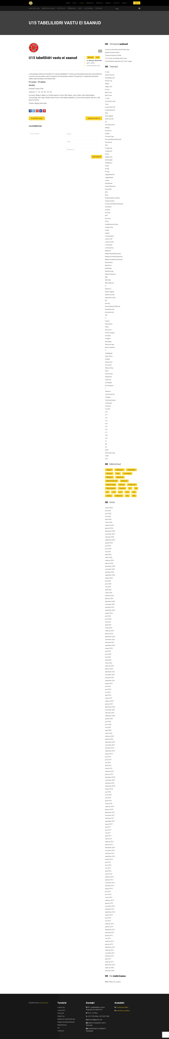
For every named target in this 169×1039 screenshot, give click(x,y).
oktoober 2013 (109, 932)
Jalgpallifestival (109, 174)
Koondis (107, 212)
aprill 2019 (108, 765)
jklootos (109, 473)
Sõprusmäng (109, 368)
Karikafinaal (108, 183)
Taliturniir (108, 391)
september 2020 (110, 715)
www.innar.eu (44, 1003)
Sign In (137, 3)
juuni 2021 (108, 689)
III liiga (107, 168)
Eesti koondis (109, 119)
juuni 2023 (108, 619)
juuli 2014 (108, 918)
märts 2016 (108, 874)
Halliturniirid (108, 157)
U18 (106, 435)
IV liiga (107, 171)
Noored (107, 3)
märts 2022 (108, 663)
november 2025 (110, 534)
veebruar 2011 (109, 962)
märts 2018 (108, 803)
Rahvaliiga (108, 341)
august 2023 (109, 613)
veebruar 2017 (109, 841)
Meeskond (89, 3)
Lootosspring (109, 248)
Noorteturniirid (109, 312)
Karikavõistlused (110, 186)
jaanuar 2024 (109, 598)
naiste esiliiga (111, 484)
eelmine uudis (37, 118)
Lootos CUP (61, 8)
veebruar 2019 (109, 771)
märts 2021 (108, 698)
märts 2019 (108, 768)
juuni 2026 (108, 513)
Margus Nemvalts (95, 60)
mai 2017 (108, 833)
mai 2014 (108, 921)
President (108, 335)
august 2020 (109, 718)
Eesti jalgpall (109, 116)
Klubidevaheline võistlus (112, 198)
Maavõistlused (62, 1025)
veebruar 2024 (109, 595)
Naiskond (99, 3)
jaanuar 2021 (109, 704)
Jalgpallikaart (109, 177)
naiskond (124, 481)
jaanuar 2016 (109, 880)
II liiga (107, 166)
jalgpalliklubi (131, 470)
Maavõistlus (109, 262)
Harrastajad (108, 160)
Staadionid (108, 376)
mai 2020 (108, 727)
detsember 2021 (110, 672)
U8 (106, 444)
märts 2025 (108, 557)
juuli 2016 (108, 862)
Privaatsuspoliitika (122, 1007)
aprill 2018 (108, 800)
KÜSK (107, 221)
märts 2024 (108, 592)
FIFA (106, 145)
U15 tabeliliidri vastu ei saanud (53, 58)
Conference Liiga (110, 101)
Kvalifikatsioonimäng (111, 224)
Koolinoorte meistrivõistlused (114, 204)
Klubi (74, 3)
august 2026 (109, 507)
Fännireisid (108, 142)
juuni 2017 (108, 830)
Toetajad (98, 8)
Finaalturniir (108, 148)
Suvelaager (108, 382)
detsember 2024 (110, 566)
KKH (106, 192)
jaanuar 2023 (109, 633)
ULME (107, 456)
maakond (109, 477)
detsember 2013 (110, 929)
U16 (106, 429)
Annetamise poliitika (123, 1011)
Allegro (107, 83)
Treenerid (122, 488)
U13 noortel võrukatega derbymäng (116, 58)
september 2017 (110, 821)
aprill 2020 (108, 730)
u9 (107, 492)
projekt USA (132, 484)
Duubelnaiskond (110, 110)
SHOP (80, 8)
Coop (106, 104)
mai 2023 (108, 622)
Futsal (107, 154)
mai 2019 (108, 762)
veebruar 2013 (109, 941)
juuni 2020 (108, 724)
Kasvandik (108, 189)
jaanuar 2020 (109, 739)
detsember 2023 (110, 601)
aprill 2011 (108, 959)
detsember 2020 (110, 707)
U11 (106, 415)
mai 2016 (108, 868)
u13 (127, 492)
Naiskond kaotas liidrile (112, 52)
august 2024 (109, 578)
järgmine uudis (93, 118)
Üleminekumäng (110, 453)
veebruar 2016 (109, 877)
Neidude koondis (110, 297)
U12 (106, 418)
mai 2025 (108, 551)
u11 (120, 492)
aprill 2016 (108, 871)
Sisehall (107, 359)
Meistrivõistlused (110, 274)
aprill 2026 (108, 519)
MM (106, 277)
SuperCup (108, 379)
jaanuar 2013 (109, 944)
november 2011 (110, 953)
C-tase (107, 98)
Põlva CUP (108, 330)
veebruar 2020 (109, 736)
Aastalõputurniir (110, 78)
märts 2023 (108, 628)
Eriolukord (108, 130)
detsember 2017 (110, 812)
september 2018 (110, 786)
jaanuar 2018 (109, 809)
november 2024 (110, 569)
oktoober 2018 (109, 783)
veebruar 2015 (109, 900)
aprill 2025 (108, 554)
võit (134, 496)
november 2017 (110, 815)
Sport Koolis (109, 374)
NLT (106, 300)
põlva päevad (111, 488)
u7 (130, 488)
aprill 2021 (108, 695)
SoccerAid (108, 365)
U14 (106, 423)
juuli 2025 (108, 546)
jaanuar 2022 (109, 669)
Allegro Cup (60, 1016)
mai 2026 (108, 516)
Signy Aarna (108, 356)
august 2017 (109, 824)
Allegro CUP (108, 86)
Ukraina (109, 496)
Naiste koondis (110, 294)
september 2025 (110, 540)
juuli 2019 (108, 757)
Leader (107, 230)
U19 (106, 438)
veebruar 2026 (109, 525)
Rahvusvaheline (110, 347)
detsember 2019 (110, 742)
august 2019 (109, 754)
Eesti (106, 113)
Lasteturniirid (109, 227)
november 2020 (110, 710)
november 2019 (110, 745)
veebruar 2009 (109, 967)
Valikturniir (119, 496)
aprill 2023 (108, 625)
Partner (107, 321)
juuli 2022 (108, 651)
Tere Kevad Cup (110, 394)
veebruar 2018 (109, 806)
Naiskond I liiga (34, 8)
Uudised (81, 3)
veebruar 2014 (109, 924)
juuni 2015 (108, 894)
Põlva (107, 327)
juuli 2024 (108, 581)
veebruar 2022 (109, 666)
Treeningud (71, 8)
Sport (106, 371)
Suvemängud (109, 385)
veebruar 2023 (109, 631)
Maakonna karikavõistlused (113, 256)
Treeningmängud (110, 400)
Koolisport (108, 207)
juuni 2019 (108, 759)
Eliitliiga (107, 127)
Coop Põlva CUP (110, 107)
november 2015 (110, 883)
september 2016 (110, 856)
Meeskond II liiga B (48, 8)
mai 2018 (108, 798)
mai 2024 (108, 587)
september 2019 (110, 751)
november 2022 (110, 639)
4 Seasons (60, 1031)
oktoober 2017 (109, 818)
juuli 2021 (108, 686)
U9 (106, 447)
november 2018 (110, 780)
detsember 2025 (110, 531)
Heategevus (108, 163)
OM (106, 315)
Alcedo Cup (108, 81)
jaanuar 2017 (109, 844)
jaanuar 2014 (109, 926)
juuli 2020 (108, 721)
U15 (97, 57)
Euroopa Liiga (109, 136)
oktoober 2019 (109, 748)
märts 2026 (108, 522)
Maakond (108, 250)
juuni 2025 (108, 548)
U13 (106, 420)
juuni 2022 (108, 654)
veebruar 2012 (109, 950)
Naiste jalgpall (109, 292)
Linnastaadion (109, 236)
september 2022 (110, 645)
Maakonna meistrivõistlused (113, 259)
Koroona (108, 218)
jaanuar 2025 (109, 563)
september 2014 (110, 912)
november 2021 (110, 674)
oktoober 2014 (109, 909)
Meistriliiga (108, 268)
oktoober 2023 (109, 607)
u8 (136, 488)
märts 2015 (108, 897)
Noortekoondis (109, 309)
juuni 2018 (108, 795)
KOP (106, 215)
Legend (107, 233)
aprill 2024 (108, 590)
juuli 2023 (108, 616)
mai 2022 (108, 657)
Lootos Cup (61, 1007)
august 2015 (109, 888)
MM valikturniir (109, 283)
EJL (106, 122)
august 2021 (109, 683)
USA (106, 459)
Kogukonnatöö (109, 201)
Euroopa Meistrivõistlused (113, 139)
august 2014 (109, 915)
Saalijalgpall (108, 353)
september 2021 (110, 680)
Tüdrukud (108, 406)
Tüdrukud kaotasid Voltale (113, 55)
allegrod (109, 470)
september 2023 (110, 610)
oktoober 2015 (109, 885)
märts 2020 (108, 733)
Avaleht (68, 3)
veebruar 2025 (109, 560)
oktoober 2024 (109, 572)
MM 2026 (108, 280)
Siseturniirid (108, 362)
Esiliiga (107, 133)
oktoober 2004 (109, 970)
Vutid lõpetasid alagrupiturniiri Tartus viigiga (118, 61)
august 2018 (109, 789)
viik (127, 496)
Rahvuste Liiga (109, 344)
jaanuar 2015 (109, 903)
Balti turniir (108, 92)
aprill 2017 (108, 836)
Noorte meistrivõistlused (112, 306)
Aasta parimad (109, 75)
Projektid (107, 338)
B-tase (107, 89)
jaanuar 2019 (109, 774)
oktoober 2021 (109, 677)
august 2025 (109, 543)
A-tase (107, 72)
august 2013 (109, 935)
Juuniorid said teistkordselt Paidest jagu (117, 49)
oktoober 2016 (109, 853)
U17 (106, 432)
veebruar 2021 (109, 701)
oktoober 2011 (109, 956)
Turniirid (115, 3)
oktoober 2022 (109, 642)
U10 (106, 412)
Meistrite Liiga (109, 271)
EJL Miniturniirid (110, 125)
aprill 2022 (108, 660)
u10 (113, 492)
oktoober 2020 (109, 713)
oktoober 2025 (109, 537)
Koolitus (107, 209)
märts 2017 (108, 839)
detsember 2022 (110, 636)
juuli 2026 (108, 510)
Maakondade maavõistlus (113, 253)
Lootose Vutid (109, 242)
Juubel (107, 180)
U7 (106, 441)
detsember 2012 (110, 947)
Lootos (124, 3)
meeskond (120, 477)
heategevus (119, 470)
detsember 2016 (110, 847)
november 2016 (110, 850)
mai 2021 (108, 692)
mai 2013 (108, 938)
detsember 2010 (110, 965)
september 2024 (110, 575)
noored (121, 484)
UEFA (106, 450)
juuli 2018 (108, 792)
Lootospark (88, 8)
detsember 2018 (110, 777)
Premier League (110, 333)
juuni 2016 (108, 865)
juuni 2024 (108, 584)
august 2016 (109, 859)
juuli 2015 (108, 891)
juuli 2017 (108, 827)
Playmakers (108, 324)
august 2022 (109, 648)
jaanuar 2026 (109, 528)
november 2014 (110, 906)
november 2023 (110, 604)
